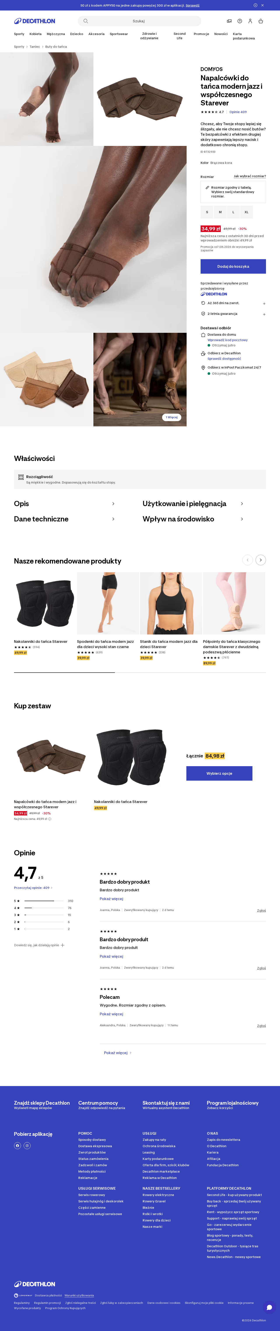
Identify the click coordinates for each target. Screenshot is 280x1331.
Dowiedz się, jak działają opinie (36, 945)
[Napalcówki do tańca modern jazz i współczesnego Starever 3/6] (93, 239)
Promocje (201, 34)
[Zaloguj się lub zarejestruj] (250, 21)
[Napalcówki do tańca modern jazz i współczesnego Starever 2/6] (46, 99)
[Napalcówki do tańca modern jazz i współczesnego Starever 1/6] (140, 99)
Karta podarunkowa (244, 36)
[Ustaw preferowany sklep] (229, 21)
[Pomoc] (239, 21)
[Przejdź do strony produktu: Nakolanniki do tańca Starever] (131, 757)
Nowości (221, 34)
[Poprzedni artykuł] (247, 560)
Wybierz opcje (219, 773)
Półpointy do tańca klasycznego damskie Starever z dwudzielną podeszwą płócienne (231, 646)
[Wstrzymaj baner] (255, 5)
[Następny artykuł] (261, 560)
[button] (49, 819)
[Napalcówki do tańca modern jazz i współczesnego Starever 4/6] (46, 379)
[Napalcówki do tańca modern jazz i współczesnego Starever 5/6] (140, 379)
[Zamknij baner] (262, 5)
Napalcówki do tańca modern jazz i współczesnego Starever (45, 804)
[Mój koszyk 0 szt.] (261, 21)
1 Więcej (172, 417)
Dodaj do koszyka (233, 266)
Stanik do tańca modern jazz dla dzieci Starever (169, 644)
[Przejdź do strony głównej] (34, 21)
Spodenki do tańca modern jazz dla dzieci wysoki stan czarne (105, 644)
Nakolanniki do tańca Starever (40, 641)
